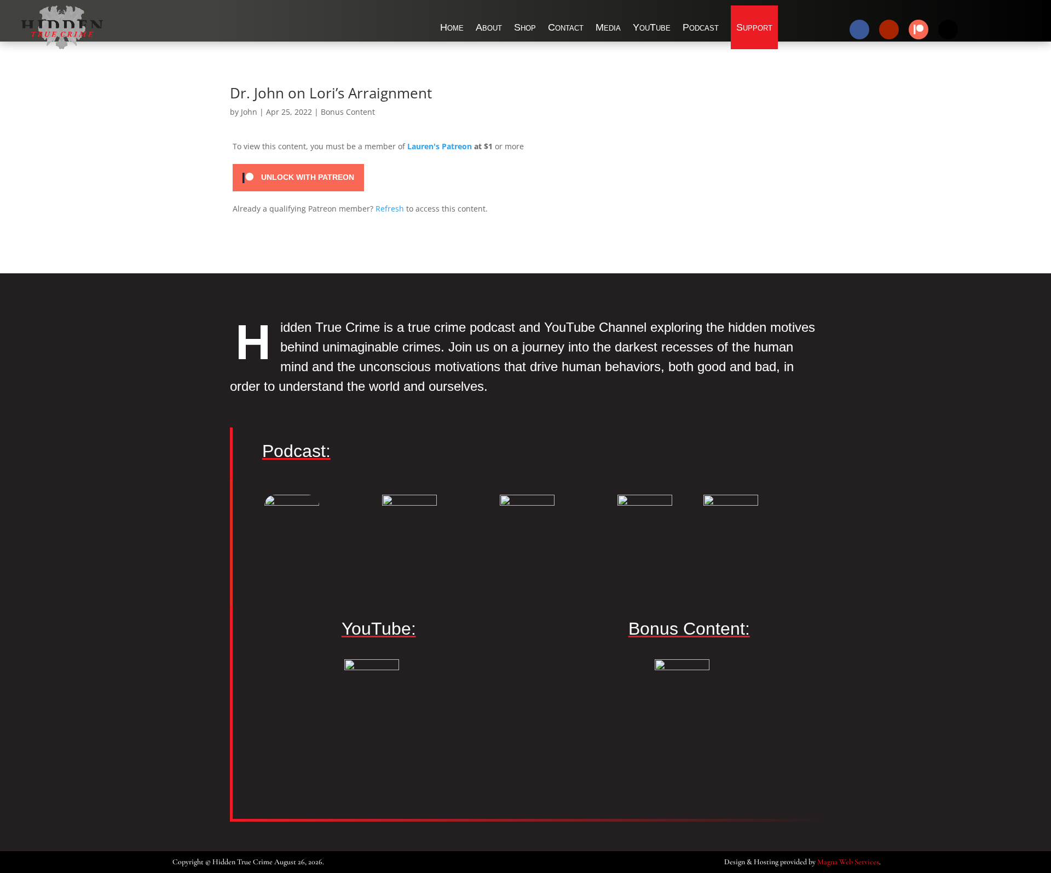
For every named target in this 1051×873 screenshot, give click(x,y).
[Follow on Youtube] (889, 29)
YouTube (652, 27)
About (489, 27)
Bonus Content (348, 112)
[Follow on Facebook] (859, 29)
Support (754, 27)
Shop (525, 27)
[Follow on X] (948, 29)
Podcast (701, 27)
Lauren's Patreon (439, 146)
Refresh (390, 208)
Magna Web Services (848, 861)
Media (608, 27)
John (249, 112)
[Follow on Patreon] (918, 29)
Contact (566, 27)
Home (452, 27)
